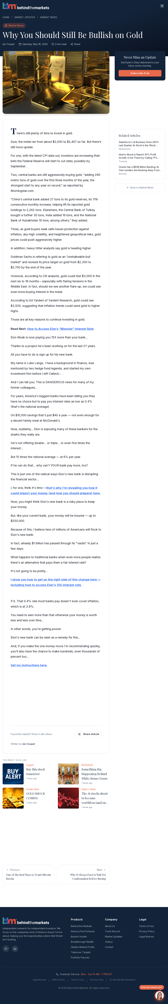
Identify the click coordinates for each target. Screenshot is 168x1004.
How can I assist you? (151, 987)
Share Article (91, 734)
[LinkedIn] (15, 948)
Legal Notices (146, 936)
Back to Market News (142, 187)
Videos (109, 941)
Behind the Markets (81, 926)
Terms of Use (146, 926)
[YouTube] (6, 948)
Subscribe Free (140, 73)
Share (77, 44)
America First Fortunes (83, 931)
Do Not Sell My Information (122, 979)
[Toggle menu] (162, 6)
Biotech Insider (79, 936)
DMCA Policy (58, 979)
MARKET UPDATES (25, 17)
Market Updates (113, 936)
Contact (109, 947)
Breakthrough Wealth (82, 941)
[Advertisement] (56, 696)
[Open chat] (159, 995)
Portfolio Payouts (80, 957)
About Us (110, 926)
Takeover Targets (81, 952)
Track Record (112, 931)
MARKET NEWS (48, 17)
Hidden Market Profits (82, 947)
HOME (6, 17)
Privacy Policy (146, 931)
